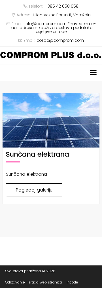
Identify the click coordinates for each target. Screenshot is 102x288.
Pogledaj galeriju (34, 190)
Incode (72, 282)
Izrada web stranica (45, 282)
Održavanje (15, 282)
